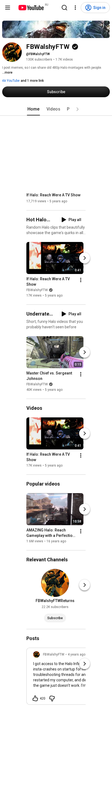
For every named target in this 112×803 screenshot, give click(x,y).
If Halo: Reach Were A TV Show (53, 195)
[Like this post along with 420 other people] (35, 698)
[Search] (64, 7)
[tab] (33, 109)
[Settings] (75, 7)
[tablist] (56, 109)
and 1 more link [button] (32, 81)
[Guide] (7, 7)
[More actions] (80, 280)
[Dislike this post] (52, 698)
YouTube (13, 81)
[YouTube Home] (31, 7)
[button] (77, 109)
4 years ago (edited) (83, 654)
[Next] (84, 258)
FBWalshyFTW (37, 290)
